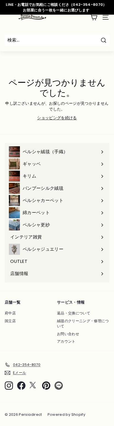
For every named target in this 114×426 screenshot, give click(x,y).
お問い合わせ (68, 334)
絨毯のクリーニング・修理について (83, 323)
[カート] (93, 17)
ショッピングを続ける (57, 117)
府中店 (10, 313)
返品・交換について (73, 313)
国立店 (10, 321)
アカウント (66, 341)
